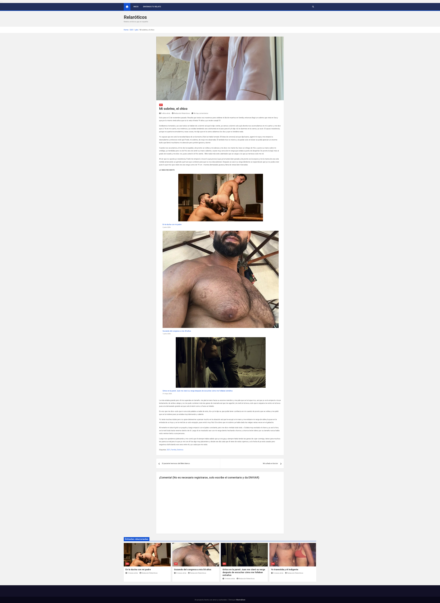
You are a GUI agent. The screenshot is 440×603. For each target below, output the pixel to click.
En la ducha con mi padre (172, 224)
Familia (173, 450)
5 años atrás (165, 113)
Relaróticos (135, 17)
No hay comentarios (201, 113)
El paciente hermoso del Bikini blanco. (176, 463)
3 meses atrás (133, 573)
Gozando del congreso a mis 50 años (177, 331)
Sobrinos (180, 450)
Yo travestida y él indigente (284, 569)
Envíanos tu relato (152, 7)
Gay (161, 105)
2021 (168, 450)
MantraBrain (240, 600)
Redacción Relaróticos (182, 113)
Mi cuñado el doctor (270, 463)
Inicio (136, 7)
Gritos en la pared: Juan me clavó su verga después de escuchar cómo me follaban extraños (198, 391)
